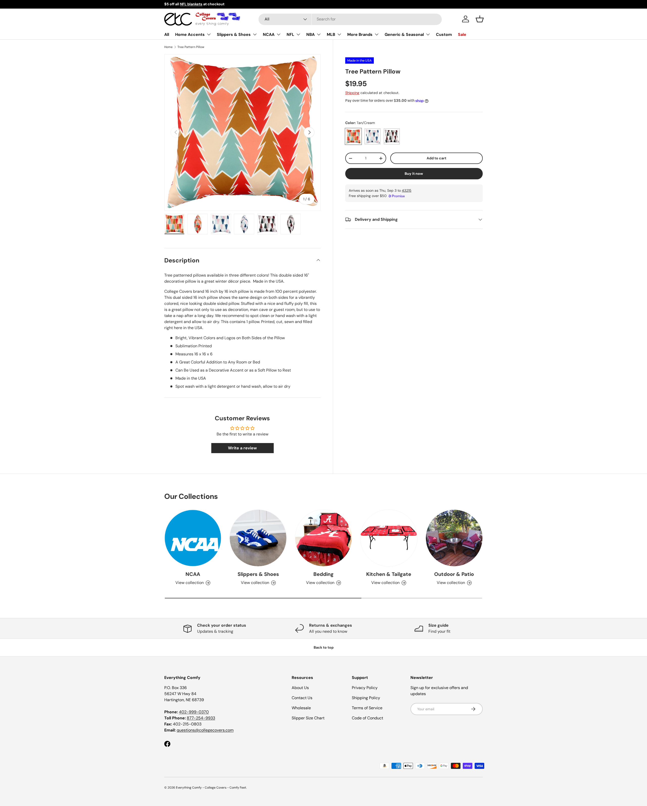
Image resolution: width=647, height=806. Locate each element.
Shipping (352, 92)
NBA (310, 34)
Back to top (324, 647)
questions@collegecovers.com (205, 730)
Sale (462, 34)
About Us (300, 687)
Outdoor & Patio (454, 574)
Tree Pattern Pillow (190, 47)
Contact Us (302, 697)
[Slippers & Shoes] (258, 538)
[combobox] (350, 19)
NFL (290, 34)
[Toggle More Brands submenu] (377, 34)
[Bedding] (323, 538)
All (166, 34)
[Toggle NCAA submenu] (278, 34)
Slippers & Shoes (234, 34)
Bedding (323, 574)
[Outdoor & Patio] (454, 538)
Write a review (242, 448)
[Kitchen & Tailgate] (388, 538)
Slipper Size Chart (308, 718)
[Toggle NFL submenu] (298, 34)
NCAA (268, 34)
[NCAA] (193, 538)
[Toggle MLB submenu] (339, 34)
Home (168, 47)
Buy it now (414, 173)
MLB (331, 34)
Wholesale (301, 708)
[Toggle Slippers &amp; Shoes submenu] (255, 34)
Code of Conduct (367, 718)
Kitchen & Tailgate (388, 574)
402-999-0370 (194, 712)
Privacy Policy (365, 687)
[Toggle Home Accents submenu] (209, 34)
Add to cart (436, 158)
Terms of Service (367, 708)
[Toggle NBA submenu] (319, 34)
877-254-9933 (201, 718)
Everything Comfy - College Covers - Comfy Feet (211, 788)
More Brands (360, 34)
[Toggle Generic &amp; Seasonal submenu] (428, 34)
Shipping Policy (366, 697)
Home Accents (190, 34)
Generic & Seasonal (404, 34)
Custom (444, 34)
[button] (479, 19)
